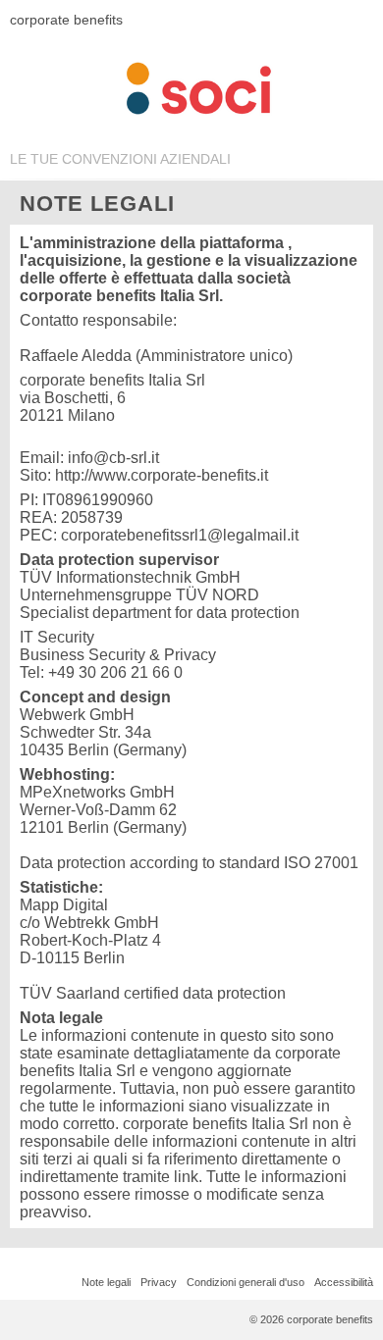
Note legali (106, 1282)
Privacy (158, 1282)
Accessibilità (343, 1282)
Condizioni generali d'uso (245, 1282)
